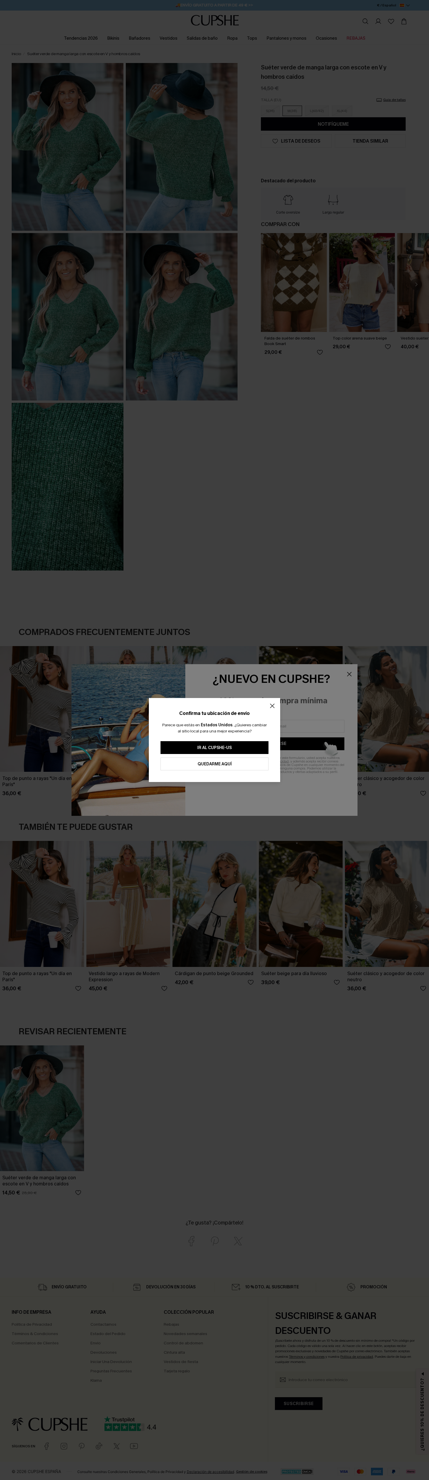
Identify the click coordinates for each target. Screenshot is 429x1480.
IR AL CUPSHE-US (214, 748)
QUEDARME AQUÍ (215, 764)
